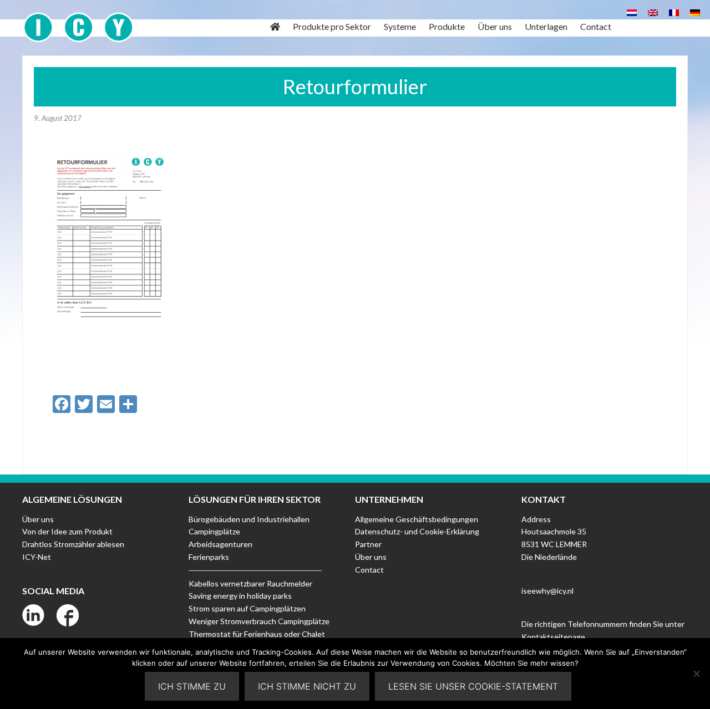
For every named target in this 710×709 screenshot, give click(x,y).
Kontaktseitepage (553, 636)
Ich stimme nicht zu (307, 686)
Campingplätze (214, 531)
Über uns (38, 519)
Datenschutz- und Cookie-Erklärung (417, 531)
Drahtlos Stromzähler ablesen (73, 544)
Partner (368, 544)
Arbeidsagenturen (220, 544)
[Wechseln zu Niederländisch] (631, 11)
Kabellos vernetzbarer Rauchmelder (250, 583)
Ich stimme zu (192, 686)
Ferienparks (209, 557)
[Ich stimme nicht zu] (696, 673)
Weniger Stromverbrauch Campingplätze (259, 621)
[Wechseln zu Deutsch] (695, 11)
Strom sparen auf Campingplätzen (247, 608)
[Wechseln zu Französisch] (673, 11)
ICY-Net (36, 557)
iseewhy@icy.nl (547, 590)
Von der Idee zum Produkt (67, 531)
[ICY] (78, 21)
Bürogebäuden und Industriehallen (249, 519)
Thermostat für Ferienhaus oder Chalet (257, 634)
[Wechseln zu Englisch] (652, 11)
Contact (369, 569)
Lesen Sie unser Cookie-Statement (473, 686)
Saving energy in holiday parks (240, 595)
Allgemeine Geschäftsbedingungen (416, 519)
